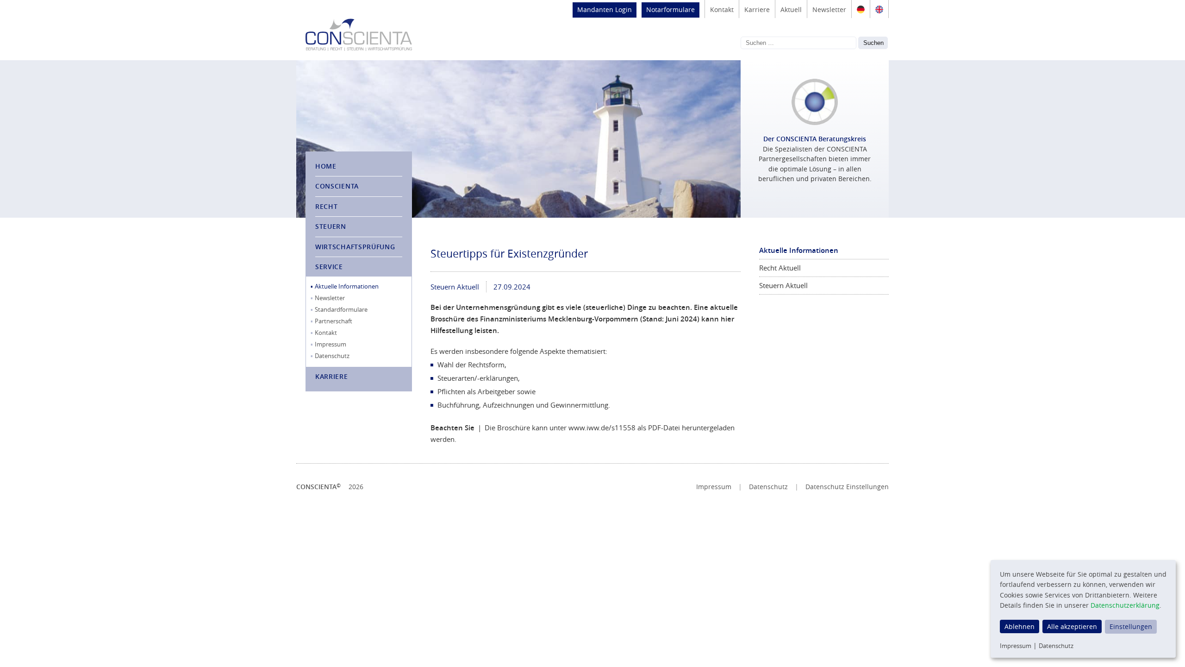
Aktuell (791, 9)
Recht (326, 206)
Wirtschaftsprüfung (355, 246)
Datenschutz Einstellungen (847, 487)
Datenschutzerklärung (1125, 605)
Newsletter (829, 9)
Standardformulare (341, 309)
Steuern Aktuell (454, 286)
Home (326, 166)
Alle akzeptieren (1072, 626)
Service (329, 266)
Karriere (757, 9)
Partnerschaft (333, 321)
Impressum (330, 344)
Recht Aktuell (780, 267)
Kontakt (722, 9)
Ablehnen (1019, 626)
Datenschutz (332, 356)
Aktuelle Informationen (347, 286)
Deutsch (861, 9)
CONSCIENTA (337, 186)
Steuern (330, 226)
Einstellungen (1131, 626)
